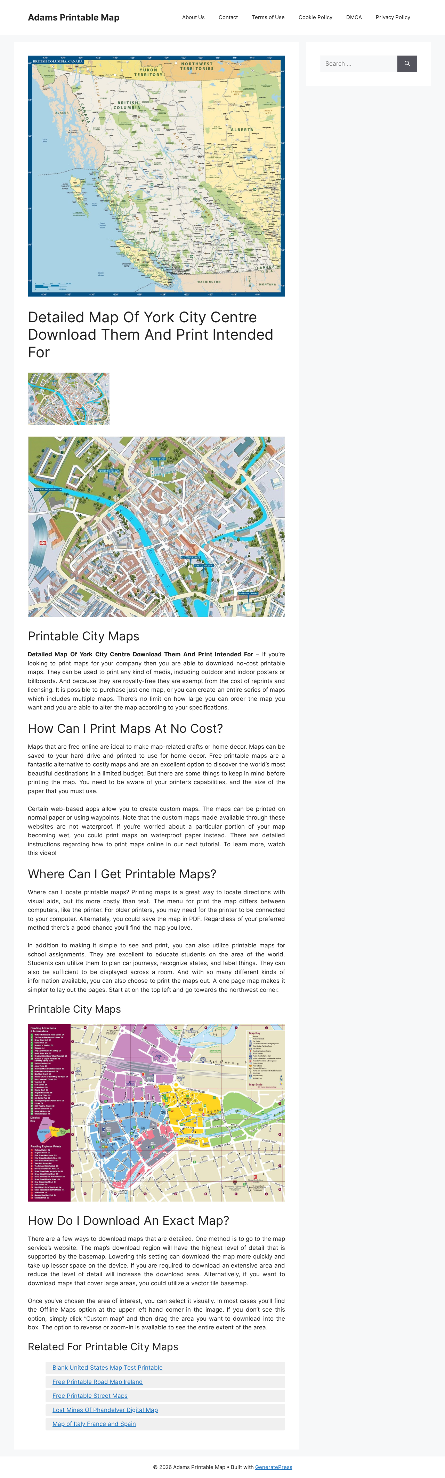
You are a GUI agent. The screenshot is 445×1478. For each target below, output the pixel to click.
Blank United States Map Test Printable (107, 1367)
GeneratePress (273, 1467)
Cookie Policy (315, 17)
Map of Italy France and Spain (94, 1423)
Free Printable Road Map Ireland (97, 1381)
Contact (228, 17)
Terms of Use (268, 17)
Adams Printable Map (74, 17)
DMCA (354, 17)
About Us (193, 17)
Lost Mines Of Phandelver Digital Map (105, 1409)
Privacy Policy (393, 17)
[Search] (407, 64)
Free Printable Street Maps (90, 1395)
